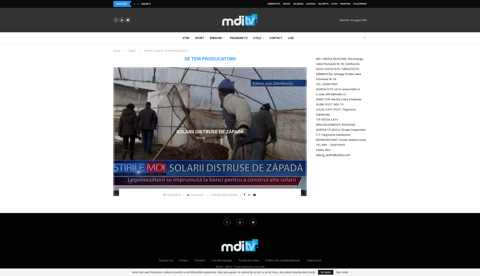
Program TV (239, 38)
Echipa (183, 260)
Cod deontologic (221, 260)
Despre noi (166, 260)
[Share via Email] (255, 195)
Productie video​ (249, 260)
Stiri (185, 38)
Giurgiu (311, 4)
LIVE (291, 38)
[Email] (127, 20)
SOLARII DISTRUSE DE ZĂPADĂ (210, 131)
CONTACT (275, 38)
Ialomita (323, 4)
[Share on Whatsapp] (249, 195)
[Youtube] (121, 20)
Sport (199, 38)
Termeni (199, 260)
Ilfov (334, 4)
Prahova (345, 4)
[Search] (365, 38)
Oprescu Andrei (215, 138)
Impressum (314, 260)
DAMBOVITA (274, 4)
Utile (257, 38)
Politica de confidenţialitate (283, 260)
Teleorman (360, 4)
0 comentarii (196, 194)
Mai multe (342, 272)
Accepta (326, 272)
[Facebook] (115, 20)
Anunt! (146, 4)
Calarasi (298, 4)
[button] (134, 4)
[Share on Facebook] (245, 195)
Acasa (116, 50)
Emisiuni (216, 38)
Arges (286, 4)
